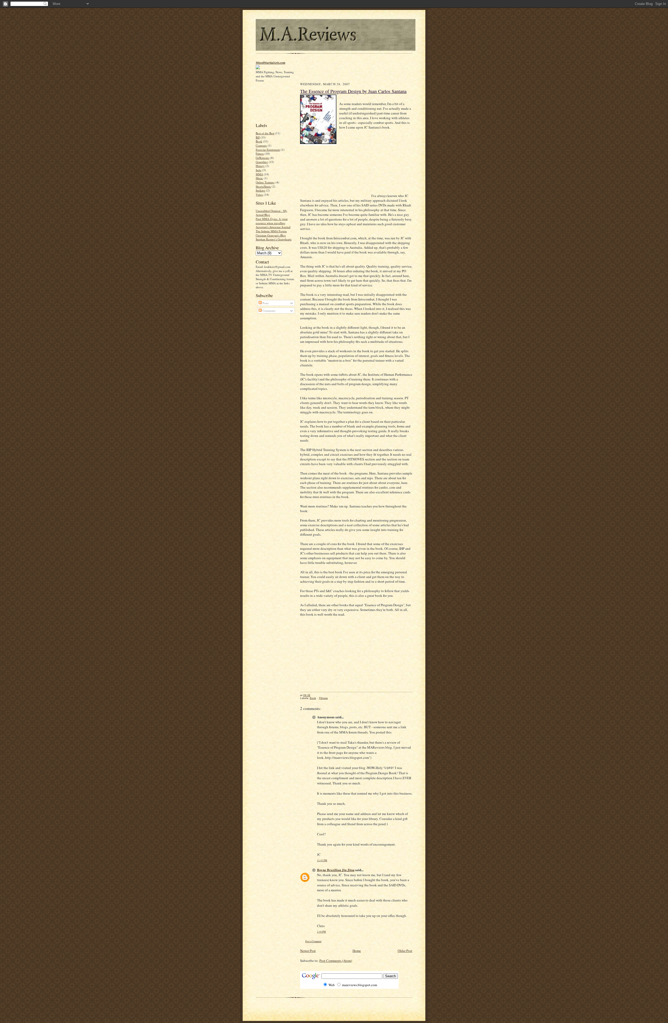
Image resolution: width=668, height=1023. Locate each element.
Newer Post (308, 950)
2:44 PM (321, 931)
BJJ (258, 137)
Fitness (260, 153)
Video (259, 194)
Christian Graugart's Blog (271, 235)
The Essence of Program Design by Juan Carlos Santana (353, 91)
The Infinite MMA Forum (271, 231)
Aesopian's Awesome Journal (273, 227)
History (260, 166)
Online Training (265, 182)
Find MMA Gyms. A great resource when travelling (272, 221)
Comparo (261, 145)
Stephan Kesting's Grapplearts (273, 239)
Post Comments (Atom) (335, 960)
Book (259, 141)
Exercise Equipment (268, 150)
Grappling (262, 162)
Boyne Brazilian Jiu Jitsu (335, 869)
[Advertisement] (272, 101)
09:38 (306, 695)
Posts (265, 303)
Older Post (405, 950)
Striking (260, 190)
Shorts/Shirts (263, 186)
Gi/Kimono (262, 158)
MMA (259, 174)
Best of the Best (265, 133)
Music (259, 178)
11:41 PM (322, 860)
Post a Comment (313, 941)
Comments (268, 311)
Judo (258, 170)
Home (357, 950)
